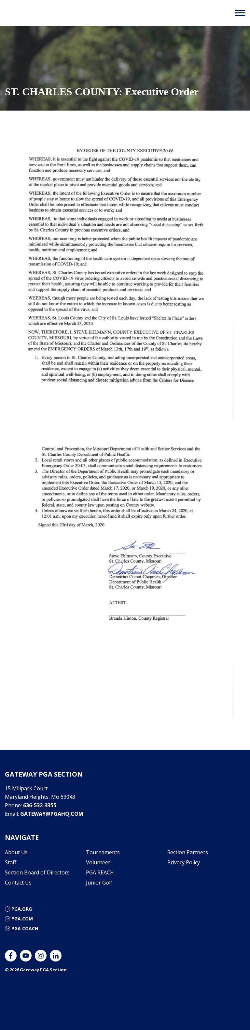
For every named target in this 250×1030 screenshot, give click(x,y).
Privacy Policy (183, 862)
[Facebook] (11, 956)
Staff (10, 862)
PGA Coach (24, 928)
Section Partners (187, 852)
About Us (16, 852)
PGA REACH (100, 872)
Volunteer (98, 862)
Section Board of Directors (37, 872)
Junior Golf (99, 882)
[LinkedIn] (56, 956)
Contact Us (18, 882)
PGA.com (22, 919)
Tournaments (103, 852)
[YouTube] (26, 956)
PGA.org (21, 909)
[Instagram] (41, 956)
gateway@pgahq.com (51, 813)
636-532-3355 (39, 805)
